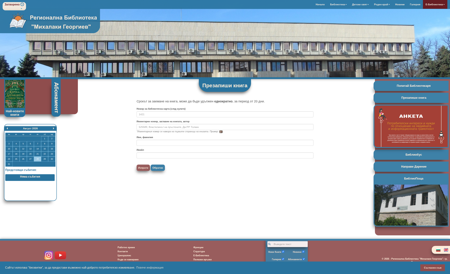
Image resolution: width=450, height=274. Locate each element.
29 (45, 159)
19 (23, 154)
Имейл (140, 150)
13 (30, 149)
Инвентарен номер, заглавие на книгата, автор (163, 121)
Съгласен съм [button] (432, 267)
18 (16, 154)
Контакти (123, 251)
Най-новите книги (15, 112)
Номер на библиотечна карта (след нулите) (161, 108)
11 (16, 149)
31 (9, 164)
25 (16, 159)
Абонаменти (295, 259)
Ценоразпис (124, 255)
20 (30, 154)
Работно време (126, 247)
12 (23, 149)
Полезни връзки (202, 259)
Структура (199, 251)
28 (38, 159)
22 (45, 154)
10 (9, 149)
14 (38, 149)
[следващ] (53, 128)
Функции (198, 247)
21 (38, 154)
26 (23, 159)
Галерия (415, 4)
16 (52, 149)
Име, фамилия (145, 137)
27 (30, 159)
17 (9, 154)
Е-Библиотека (201, 255)
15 (45, 149)
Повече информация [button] (149, 267)
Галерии (276, 259)
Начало (320, 4)
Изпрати (143, 167)
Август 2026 (30, 128)
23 (52, 154)
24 (9, 159)
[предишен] (7, 128)
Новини (400, 4)
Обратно (157, 167)
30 (52, 159)
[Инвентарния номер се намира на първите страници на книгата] (221, 131)
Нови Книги (274, 252)
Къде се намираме (128, 259)
